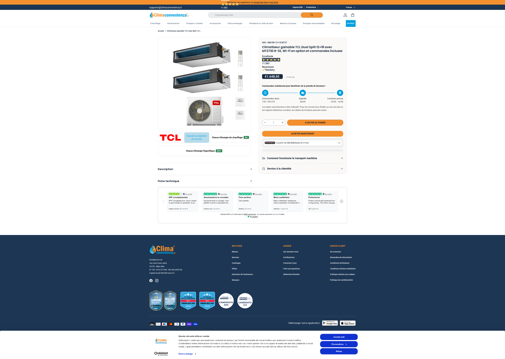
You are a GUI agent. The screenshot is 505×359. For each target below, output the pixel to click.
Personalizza (337, 344)
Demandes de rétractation (341, 257)
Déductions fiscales (291, 274)
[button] (353, 15)
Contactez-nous (290, 263)
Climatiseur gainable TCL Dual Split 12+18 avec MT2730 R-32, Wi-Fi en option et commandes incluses (184, 31)
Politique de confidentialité (341, 280)
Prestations (311, 7)
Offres (234, 269)
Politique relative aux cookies (342, 274)
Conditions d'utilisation (339, 263)
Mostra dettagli (186, 354)
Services (235, 257)
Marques (235, 280)
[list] (204, 84)
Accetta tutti (339, 337)
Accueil (161, 31)
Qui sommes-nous (290, 252)
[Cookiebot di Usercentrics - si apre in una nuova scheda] (161, 354)
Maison (235, 252)
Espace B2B (298, 7)
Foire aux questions (291, 269)
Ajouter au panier (315, 122)
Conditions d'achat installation (343, 269)
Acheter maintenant (302, 133)
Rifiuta (339, 351)
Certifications (289, 257)
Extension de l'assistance (242, 274)
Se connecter (335, 252)
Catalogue (236, 263)
